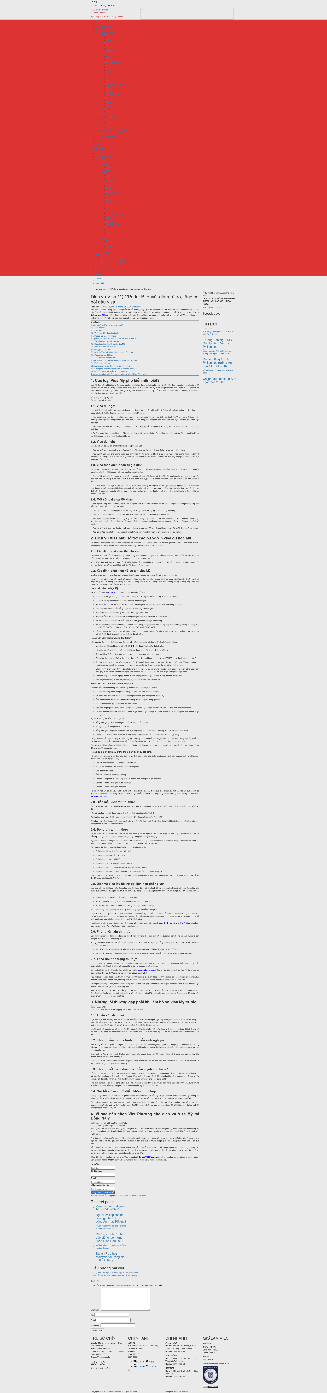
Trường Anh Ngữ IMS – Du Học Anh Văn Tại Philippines (218, 343)
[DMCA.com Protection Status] (210, 1386)
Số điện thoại (96, 1171)
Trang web (95, 1325)
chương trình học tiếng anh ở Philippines (175, 922)
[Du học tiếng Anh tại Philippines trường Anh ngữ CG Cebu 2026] (219, 351)
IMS (107, 86)
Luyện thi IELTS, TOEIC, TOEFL (114, 130)
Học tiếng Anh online (109, 135)
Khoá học (100, 124)
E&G (108, 111)
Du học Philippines (98, 12)
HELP (108, 103)
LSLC (108, 37)
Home (98, 277)
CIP (107, 100)
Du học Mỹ (133, 1195)
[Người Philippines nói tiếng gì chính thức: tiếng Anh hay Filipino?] (112, 1207)
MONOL (109, 51)
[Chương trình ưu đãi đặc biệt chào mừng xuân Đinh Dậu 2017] (112, 1226)
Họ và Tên (95, 1164)
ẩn (99, 321)
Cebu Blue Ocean (113, 62)
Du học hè (100, 29)
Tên (92, 1315)
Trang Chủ (100, 21)
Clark (103, 97)
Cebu (103, 53)
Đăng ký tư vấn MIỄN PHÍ (103, 1192)
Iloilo (103, 119)
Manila (103, 113)
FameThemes (182, 1391)
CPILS (109, 70)
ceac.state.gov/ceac (146, 969)
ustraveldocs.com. (99, 796)
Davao (103, 108)
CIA (107, 67)
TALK (108, 105)
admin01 (137, 306)
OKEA (108, 40)
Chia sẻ (99, 144)
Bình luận (96, 1309)
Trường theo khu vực (104, 32)
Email (93, 1178)
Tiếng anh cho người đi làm (112, 133)
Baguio (104, 42)
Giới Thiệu (100, 23)
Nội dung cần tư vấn (100, 1185)
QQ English (111, 116)
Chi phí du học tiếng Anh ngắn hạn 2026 (219, 380)
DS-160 (134, 646)
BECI (108, 48)
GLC (108, 78)
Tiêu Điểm (100, 283)
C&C (108, 122)
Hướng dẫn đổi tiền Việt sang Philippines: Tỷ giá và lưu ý (114, 1275)
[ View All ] (207, 328)
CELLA (109, 64)
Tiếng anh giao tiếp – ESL (111, 127)
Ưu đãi (98, 138)
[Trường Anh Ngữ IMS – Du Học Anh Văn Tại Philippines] (219, 332)
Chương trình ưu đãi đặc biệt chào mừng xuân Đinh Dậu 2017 (109, 1237)
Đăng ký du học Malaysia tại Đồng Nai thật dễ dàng (110, 1256)
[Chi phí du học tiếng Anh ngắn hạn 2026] (219, 371)
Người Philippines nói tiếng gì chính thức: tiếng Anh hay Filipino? (111, 1218)
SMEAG (109, 92)
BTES (108, 59)
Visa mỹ (142, 1195)
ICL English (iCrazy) (114, 83)
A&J (108, 45)
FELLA (109, 75)
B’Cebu (109, 56)
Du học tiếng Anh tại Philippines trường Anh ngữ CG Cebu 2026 (218, 362)
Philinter (109, 89)
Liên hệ (99, 141)
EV (107, 73)
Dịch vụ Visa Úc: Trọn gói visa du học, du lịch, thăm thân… (115, 1272)
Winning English (112, 94)
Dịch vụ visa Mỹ (121, 1195)
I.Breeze (109, 81)
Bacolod (104, 34)
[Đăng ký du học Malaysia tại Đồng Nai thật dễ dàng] (112, 1246)
